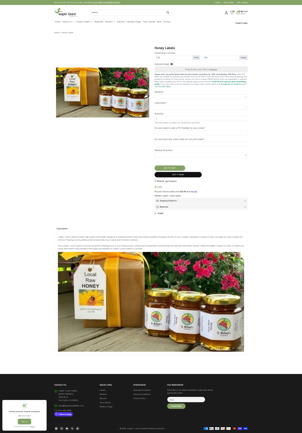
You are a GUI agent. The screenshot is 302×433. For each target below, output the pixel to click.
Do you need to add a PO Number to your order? (180, 128)
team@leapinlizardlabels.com (233, 84)
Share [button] (160, 213)
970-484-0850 (164, 87)
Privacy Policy (139, 398)
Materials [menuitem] (98, 22)
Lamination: (161, 103)
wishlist (160, 181)
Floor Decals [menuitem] (149, 22)
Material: (159, 92)
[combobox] (131, 12)
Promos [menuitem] (166, 22)
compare (172, 181)
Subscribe (176, 406)
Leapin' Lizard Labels (171, 196)
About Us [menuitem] (66, 22)
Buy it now (178, 175)
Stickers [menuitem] (109, 22)
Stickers (103, 394)
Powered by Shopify (156, 428)
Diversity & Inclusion (142, 390)
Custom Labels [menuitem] (83, 22)
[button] (242, 12)
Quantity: (159, 113)
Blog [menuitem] (159, 22)
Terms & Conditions (141, 394)
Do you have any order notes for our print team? (179, 139)
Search (168, 12)
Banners (103, 398)
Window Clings (106, 407)
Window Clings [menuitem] (134, 22)
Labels (102, 390)
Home (56, 32)
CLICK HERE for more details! (106, 2)
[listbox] (201, 155)
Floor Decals (105, 402)
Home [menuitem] (58, 22)
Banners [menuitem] (121, 22)
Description (62, 228)
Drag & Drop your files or (201, 69)
